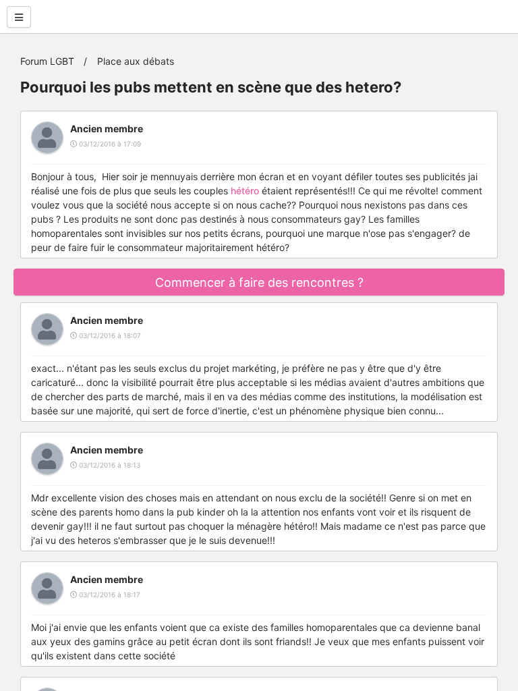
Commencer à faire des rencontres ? (259, 282)
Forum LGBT (47, 61)
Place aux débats (135, 61)
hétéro (245, 190)
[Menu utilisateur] (19, 17)
